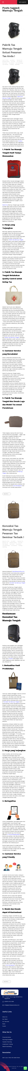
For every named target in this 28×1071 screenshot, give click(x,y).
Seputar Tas (5, 542)
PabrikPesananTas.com (18, 571)
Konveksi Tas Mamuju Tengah (17, 582)
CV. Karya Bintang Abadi (13, 834)
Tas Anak (13, 61)
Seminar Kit (19, 60)
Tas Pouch (4, 63)
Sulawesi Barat (5, 61)
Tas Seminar (5, 64)
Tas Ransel (11, 63)
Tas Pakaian (19, 61)
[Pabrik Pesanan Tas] (12, 992)
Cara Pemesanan (17, 485)
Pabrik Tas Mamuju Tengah (16, 239)
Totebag (11, 64)
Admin (13, 60)
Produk (20, 141)
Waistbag (17, 64)
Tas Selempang (19, 63)
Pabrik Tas (5, 205)
